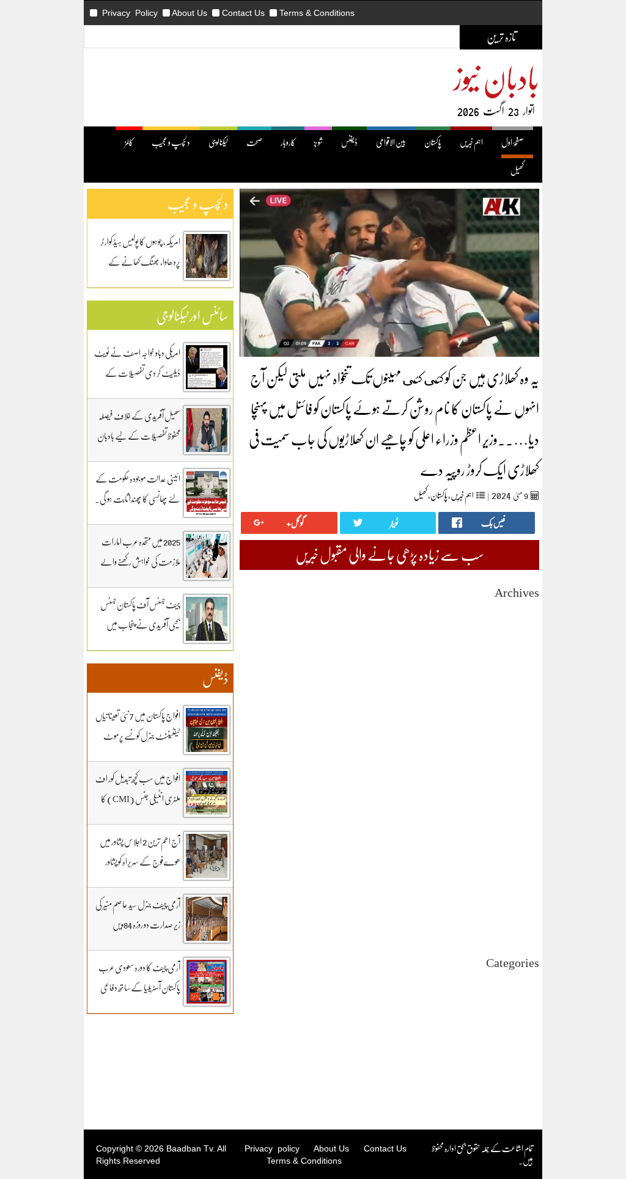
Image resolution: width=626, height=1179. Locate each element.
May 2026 (522, 645)
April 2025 (521, 788)
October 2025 (516, 722)
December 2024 (513, 832)
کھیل (517, 170)
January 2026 (517, 689)
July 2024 (523, 887)
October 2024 (516, 854)
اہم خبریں (471, 142)
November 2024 (512, 843)
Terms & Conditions (317, 13)
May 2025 (522, 777)
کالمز (129, 142)
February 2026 (514, 678)
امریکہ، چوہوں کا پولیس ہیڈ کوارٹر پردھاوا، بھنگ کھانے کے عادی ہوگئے (140, 261)
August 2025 (518, 744)
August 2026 (518, 612)
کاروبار (288, 142)
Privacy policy (272, 1148)
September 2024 (512, 865)
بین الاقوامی (391, 142)
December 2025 (513, 700)
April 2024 (521, 920)
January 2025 (517, 821)
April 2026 (521, 656)
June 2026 (522, 634)
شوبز (318, 142)
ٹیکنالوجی (218, 142)
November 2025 (512, 711)
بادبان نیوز (496, 77)
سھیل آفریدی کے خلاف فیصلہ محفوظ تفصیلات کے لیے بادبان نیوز (138, 435)
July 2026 (523, 623)
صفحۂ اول (512, 142)
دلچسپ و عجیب (171, 142)
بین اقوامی (526, 1004)
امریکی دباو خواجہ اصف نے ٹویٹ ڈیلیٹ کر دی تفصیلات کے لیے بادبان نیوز (137, 372)
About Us (189, 13)
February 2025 (514, 810)
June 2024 (522, 898)
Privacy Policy (130, 13)
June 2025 (522, 766)
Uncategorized (514, 982)
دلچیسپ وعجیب (518, 1037)
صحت (254, 142)
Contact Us (243, 13)
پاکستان (432, 142)
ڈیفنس (349, 142)
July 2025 (523, 755)
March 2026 (519, 667)
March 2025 (519, 799)
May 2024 (522, 909)
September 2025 (512, 733)
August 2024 (518, 876)
